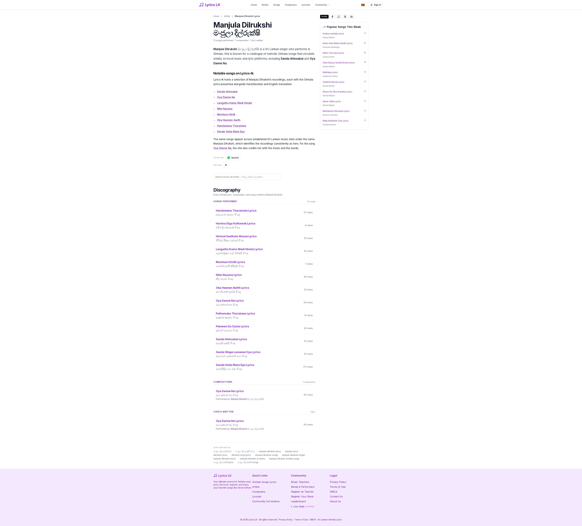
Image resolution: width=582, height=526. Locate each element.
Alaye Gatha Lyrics (332, 101)
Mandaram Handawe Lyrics (336, 111)
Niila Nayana (224, 108)
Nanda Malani (329, 37)
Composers (291, 4)
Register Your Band (302, 496)
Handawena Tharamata (231, 125)
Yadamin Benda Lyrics (333, 82)
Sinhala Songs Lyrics (264, 481)
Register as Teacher (302, 491)
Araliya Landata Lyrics (333, 33)
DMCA (333, 491)
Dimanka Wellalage (331, 47)
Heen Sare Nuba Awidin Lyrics (338, 43)
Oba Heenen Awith (228, 120)
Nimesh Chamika (330, 115)
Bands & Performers (302, 486)
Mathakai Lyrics (330, 72)
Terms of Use (338, 486)
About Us (335, 501)
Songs (276, 4)
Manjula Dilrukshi (239, 399)
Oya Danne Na (226, 97)
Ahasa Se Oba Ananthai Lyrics (337, 91)
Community (321, 4)
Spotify (235, 157)
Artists (265, 4)
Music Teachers (300, 481)
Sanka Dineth (328, 57)
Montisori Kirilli (226, 114)
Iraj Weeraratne (329, 124)
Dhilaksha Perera (330, 76)
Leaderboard (298, 501)
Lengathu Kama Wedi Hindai (234, 103)
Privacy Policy (338, 481)
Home (254, 4)
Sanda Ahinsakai (227, 91)
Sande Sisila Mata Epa (231, 131)
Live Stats (303, 506)
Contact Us (336, 496)
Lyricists (306, 4)
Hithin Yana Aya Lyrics (333, 53)
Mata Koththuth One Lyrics (335, 120)
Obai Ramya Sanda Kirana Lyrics (339, 62)
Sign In (377, 4)
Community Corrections (265, 501)
